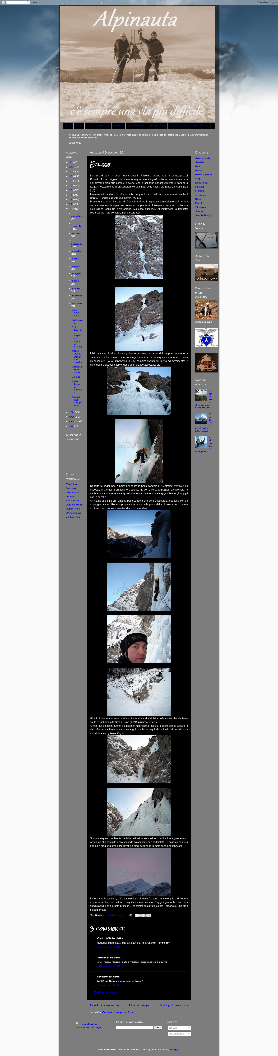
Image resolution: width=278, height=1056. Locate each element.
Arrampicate (202, 158)
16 (71, 185)
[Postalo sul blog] (140, 915)
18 (71, 176)
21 (71, 162)
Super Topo (73, 508)
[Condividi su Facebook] (146, 915)
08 (71, 421)
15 (71, 190)
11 (70, 208)
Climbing (71, 484)
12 (71, 204)
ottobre (76, 233)
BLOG (68, 126)
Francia (199, 190)
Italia (198, 198)
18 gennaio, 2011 (108, 985)
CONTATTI (174, 126)
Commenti (177, 1033)
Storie (199, 211)
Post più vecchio (173, 1005)
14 (71, 194)
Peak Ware (72, 500)
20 (71, 167)
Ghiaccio (200, 194)
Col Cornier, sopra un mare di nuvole (77, 337)
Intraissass (72, 492)
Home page (139, 1005)
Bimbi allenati (203, 174)
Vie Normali (73, 516)
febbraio (77, 295)
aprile (75, 280)
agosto (76, 251)
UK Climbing (73, 512)
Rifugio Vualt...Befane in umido (77, 356)
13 (71, 199)
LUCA (89, 126)
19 (71, 171)
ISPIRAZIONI (103, 126)
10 (71, 412)
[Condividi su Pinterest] (149, 915)
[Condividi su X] (143, 915)
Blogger (175, 1049)
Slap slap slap (75, 312)
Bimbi (198, 170)
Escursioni (201, 182)
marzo (76, 288)
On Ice (70, 496)
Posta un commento (106, 992)
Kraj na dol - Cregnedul (77, 400)
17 (71, 181)
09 (72, 416)
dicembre (76, 215)
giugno (76, 266)
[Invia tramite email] (137, 915)
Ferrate (199, 186)
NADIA (79, 126)
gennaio (77, 303)
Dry (197, 178)
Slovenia (200, 207)
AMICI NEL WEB (156, 126)
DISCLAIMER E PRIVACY (196, 126)
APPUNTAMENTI (136, 126)
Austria (199, 162)
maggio (76, 273)
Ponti (198, 203)
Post (174, 1027)
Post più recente (104, 1005)
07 (71, 426)
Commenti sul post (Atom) (118, 1012)
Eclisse (76, 376)
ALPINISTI (118, 126)
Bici (197, 166)
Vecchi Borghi (203, 215)
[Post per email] (130, 915)
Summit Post (74, 504)
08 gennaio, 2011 (108, 947)
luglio (75, 258)
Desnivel (71, 488)
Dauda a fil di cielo (77, 369)
